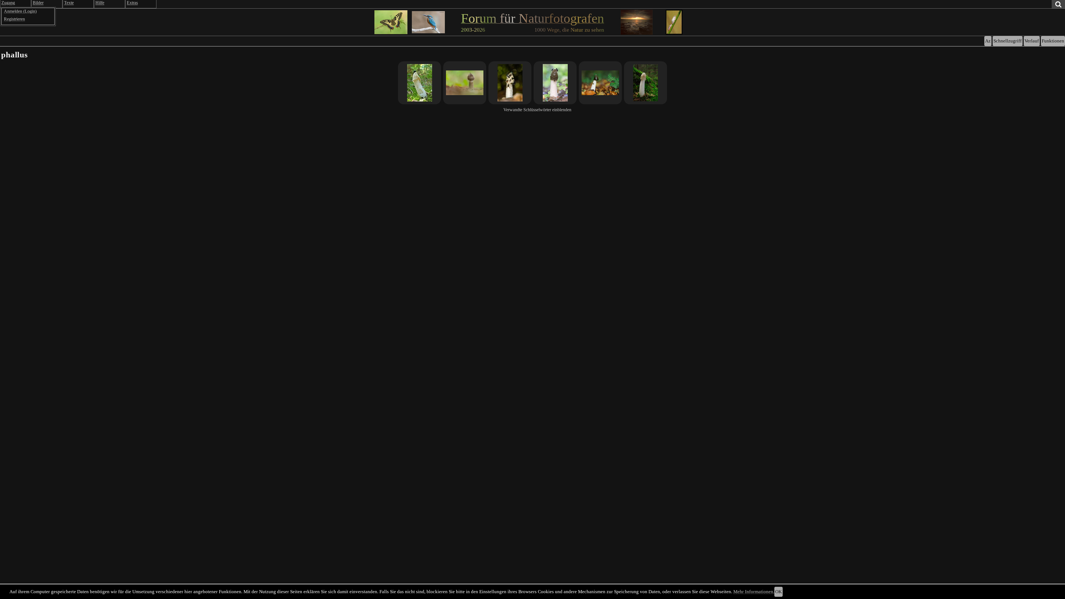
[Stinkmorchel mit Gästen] (509, 82)
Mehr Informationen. (753, 591)
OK (778, 591)
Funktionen (1053, 41)
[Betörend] (555, 82)
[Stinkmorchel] (645, 82)
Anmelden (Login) (20, 11)
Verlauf (1032, 41)
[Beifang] (419, 82)
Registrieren (14, 19)
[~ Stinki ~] (464, 82)
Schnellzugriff (1007, 41)
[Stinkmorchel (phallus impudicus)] (600, 82)
